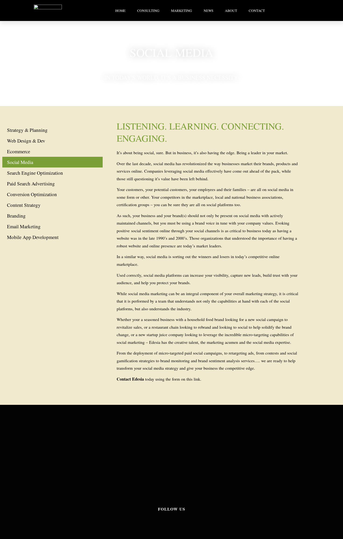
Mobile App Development (33, 237)
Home (120, 10)
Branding (16, 215)
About (231, 10)
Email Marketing (24, 226)
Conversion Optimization (32, 194)
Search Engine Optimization (35, 173)
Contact (257, 10)
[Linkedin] (171, 520)
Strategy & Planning (27, 130)
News (208, 10)
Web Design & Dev (26, 140)
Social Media (20, 162)
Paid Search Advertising (31, 183)
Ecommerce (18, 151)
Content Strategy (24, 205)
